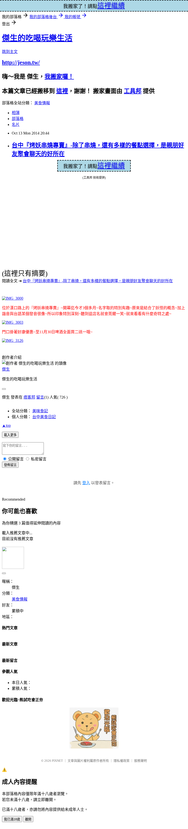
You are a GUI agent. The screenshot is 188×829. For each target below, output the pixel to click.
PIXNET (57, 760)
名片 (16, 124)
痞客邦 (29, 397)
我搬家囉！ (59, 76)
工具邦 (132, 91)
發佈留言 (10, 465)
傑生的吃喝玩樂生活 (37, 38)
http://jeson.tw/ (21, 62)
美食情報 (42, 103)
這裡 (62, 91)
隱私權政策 (121, 760)
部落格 (18, 119)
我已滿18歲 (12, 819)
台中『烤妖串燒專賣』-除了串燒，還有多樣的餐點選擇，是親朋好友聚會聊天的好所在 (98, 281)
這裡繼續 (111, 166)
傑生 (6, 369)
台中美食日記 (44, 417)
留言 (40, 397)
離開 (28, 819)
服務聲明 (140, 760)
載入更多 (10, 435)
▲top (6, 425)
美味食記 (40, 411)
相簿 (16, 113)
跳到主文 (10, 52)
